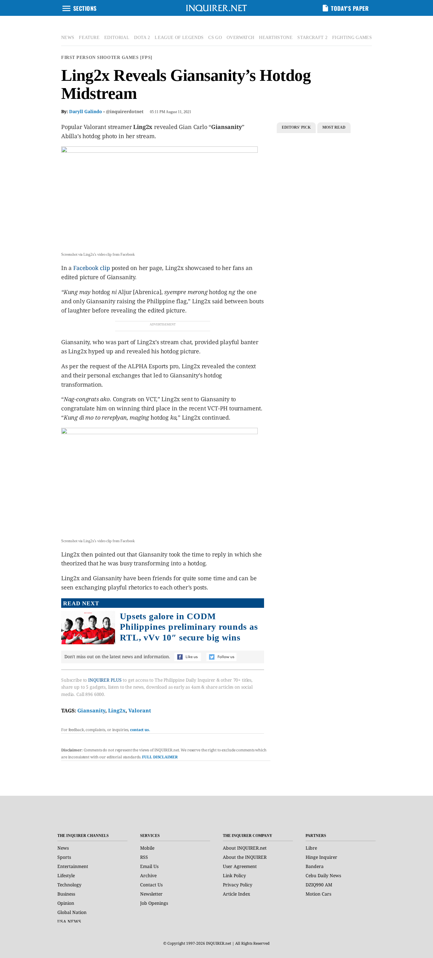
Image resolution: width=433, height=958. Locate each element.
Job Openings (154, 903)
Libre (311, 848)
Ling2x (117, 710)
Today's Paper (350, 8)
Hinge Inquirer (321, 857)
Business (66, 894)
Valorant (139, 710)
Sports (64, 857)
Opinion (65, 903)
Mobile (147, 848)
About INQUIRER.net (245, 848)
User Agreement (240, 866)
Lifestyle (66, 875)
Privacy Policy (237, 885)
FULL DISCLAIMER (160, 757)
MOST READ (334, 127)
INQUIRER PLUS (104, 680)
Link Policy (234, 875)
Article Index (236, 894)
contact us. (140, 729)
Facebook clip (91, 268)
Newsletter (151, 894)
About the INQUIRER (245, 857)
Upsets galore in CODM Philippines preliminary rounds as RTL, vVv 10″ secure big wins (189, 626)
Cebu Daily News (323, 875)
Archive (148, 875)
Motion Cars (318, 894)
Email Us (149, 866)
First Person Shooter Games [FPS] (106, 57)
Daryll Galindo (85, 111)
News (63, 848)
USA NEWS (69, 921)
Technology (69, 885)
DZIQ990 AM (319, 885)
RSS (144, 857)
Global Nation (72, 912)
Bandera (315, 866)
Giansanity (91, 710)
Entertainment (72, 866)
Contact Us (151, 885)
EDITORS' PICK (296, 127)
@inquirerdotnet (125, 111)
